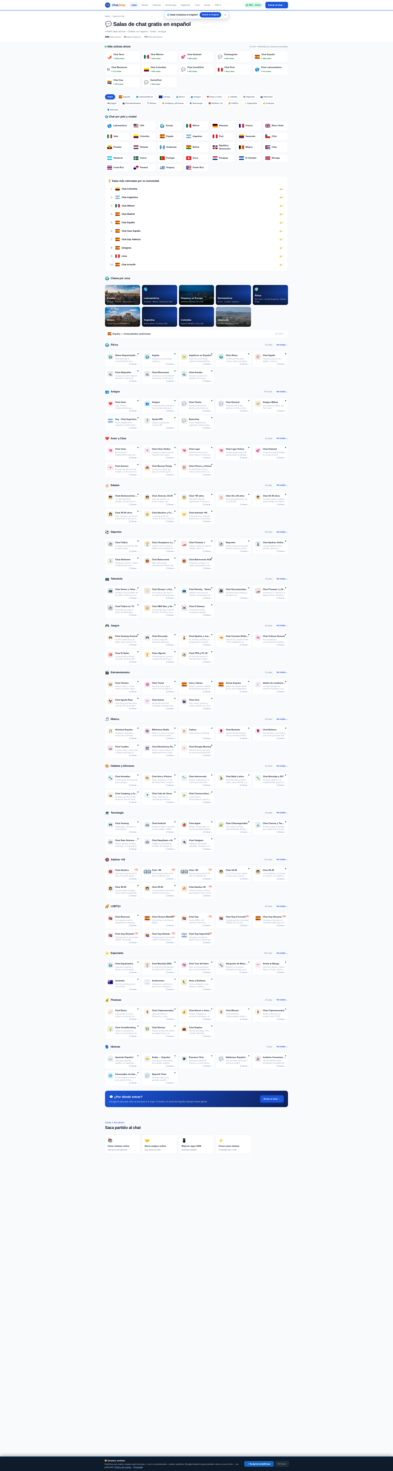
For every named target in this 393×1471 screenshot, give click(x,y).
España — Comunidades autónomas (199, 334)
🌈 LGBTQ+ (233, 103)
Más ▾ (218, 4)
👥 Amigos (196, 96)
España (126, 96)
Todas (110, 96)
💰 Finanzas (268, 103)
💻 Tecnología (196, 103)
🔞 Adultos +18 (215, 103)
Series (207, 5)
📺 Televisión (266, 96)
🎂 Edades (232, 96)
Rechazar (282, 1464)
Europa (166, 96)
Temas (144, 5)
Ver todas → (282, 344)
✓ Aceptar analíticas (259, 1464)
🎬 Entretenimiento (131, 103)
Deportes (185, 5)
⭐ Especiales (250, 103)
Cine (197, 5)
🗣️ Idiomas (112, 109)
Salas (134, 5)
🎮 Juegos (112, 103)
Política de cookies (123, 1467)
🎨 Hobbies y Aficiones (173, 103)
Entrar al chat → (276, 5)
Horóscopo (170, 5)
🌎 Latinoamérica (144, 96)
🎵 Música (151, 103)
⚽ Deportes (249, 96)
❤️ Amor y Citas (214, 96)
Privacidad (138, 1467)
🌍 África (180, 96)
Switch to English (210, 15)
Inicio (107, 16)
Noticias (157, 5)
